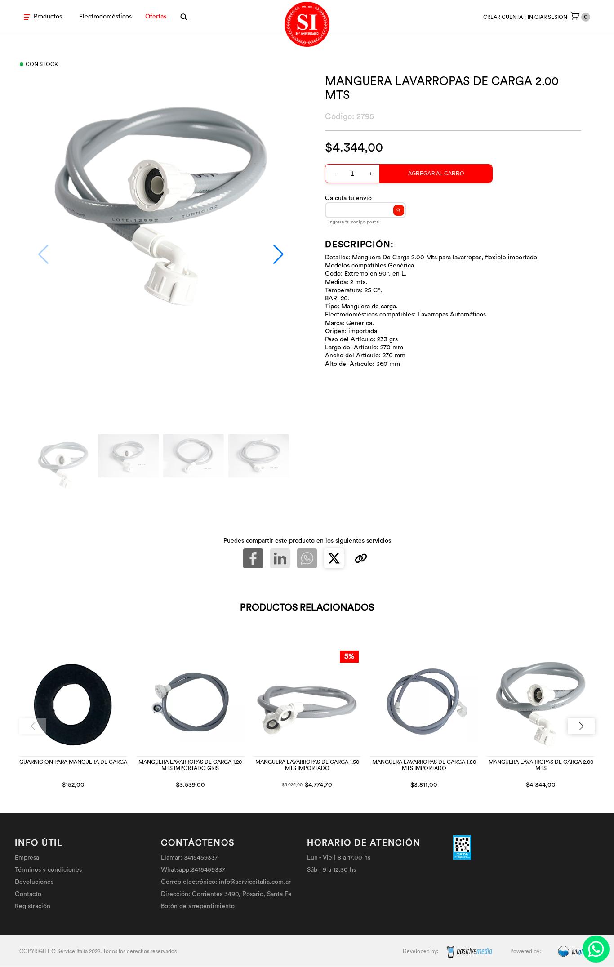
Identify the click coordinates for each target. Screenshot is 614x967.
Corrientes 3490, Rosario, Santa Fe (242, 894)
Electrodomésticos (105, 16)
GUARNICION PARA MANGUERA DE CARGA (73, 762)
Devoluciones (34, 882)
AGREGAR (99, 783)
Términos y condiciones (48, 870)
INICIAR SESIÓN (547, 17)
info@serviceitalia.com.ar (255, 882)
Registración (32, 906)
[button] (278, 254)
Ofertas (155, 16)
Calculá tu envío (348, 198)
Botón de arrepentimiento (198, 906)
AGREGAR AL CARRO (436, 173)
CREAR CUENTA (503, 17)
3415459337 (201, 858)
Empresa (27, 858)
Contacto (28, 894)
